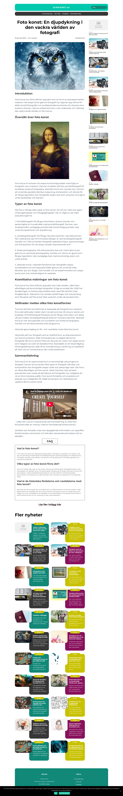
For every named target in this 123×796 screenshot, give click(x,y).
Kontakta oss (75, 14)
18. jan (39, 632)
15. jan (39, 720)
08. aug (39, 524)
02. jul (75, 524)
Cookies (65, 14)
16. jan (39, 698)
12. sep (75, 612)
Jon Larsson (32, 38)
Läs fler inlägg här (50, 504)
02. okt (39, 568)
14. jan (75, 742)
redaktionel (80, 38)
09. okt (39, 612)
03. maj (39, 546)
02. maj (75, 546)
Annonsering (47, 14)
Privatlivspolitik (64, 793)
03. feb (75, 590)
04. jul (75, 568)
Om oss (57, 14)
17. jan (75, 654)
